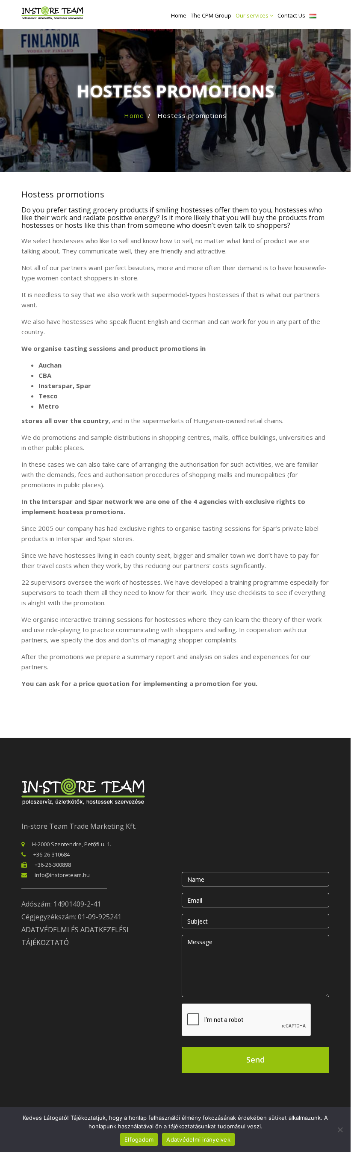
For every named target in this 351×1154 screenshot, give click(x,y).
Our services (253, 15)
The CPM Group (211, 15)
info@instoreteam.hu (62, 875)
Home (178, 15)
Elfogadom (138, 1139)
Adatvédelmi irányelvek (198, 1139)
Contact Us (291, 15)
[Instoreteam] (52, 13)
